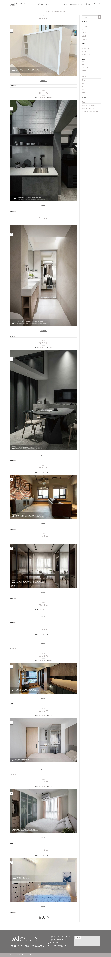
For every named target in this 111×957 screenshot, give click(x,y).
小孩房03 (84, 36)
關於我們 (40, 4)
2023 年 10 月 (86, 55)
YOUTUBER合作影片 (76, 4)
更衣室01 (43, 629)
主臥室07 (43, 710)
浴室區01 (43, 218)
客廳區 (43, 465)
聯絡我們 (87, 4)
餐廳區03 (84, 39)
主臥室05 (43, 850)
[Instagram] (99, 4)
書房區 (43, 340)
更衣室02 (43, 605)
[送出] (99, 17)
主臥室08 (43, 655)
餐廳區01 (43, 18)
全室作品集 (63, 4)
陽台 (83, 89)
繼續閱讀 (43, 80)
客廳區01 (43, 467)
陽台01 (84, 30)
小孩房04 (84, 33)
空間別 (55, 4)
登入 (83, 102)
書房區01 (43, 342)
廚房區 (43, 90)
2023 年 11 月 (86, 52)
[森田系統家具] (17, 4)
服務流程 (48, 4)
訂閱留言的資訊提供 (88, 108)
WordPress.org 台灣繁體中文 (90, 111)
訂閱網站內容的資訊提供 (89, 105)
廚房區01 (43, 92)
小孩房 (84, 74)
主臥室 (43, 653)
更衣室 (43, 534)
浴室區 (43, 216)
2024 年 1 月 (85, 49)
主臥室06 (43, 781)
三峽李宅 (84, 27)
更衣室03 (43, 536)
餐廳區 (43, 16)
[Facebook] (94, 4)
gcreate (50, 23)
